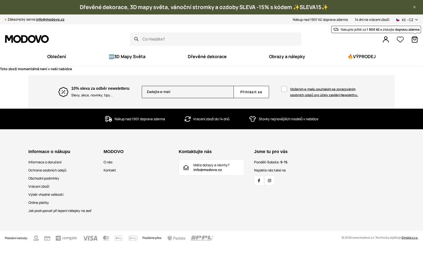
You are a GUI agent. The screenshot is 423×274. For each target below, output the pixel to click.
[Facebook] (259, 180)
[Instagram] (269, 180)
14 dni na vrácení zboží (372, 19)
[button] (414, 7)
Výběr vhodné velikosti (45, 194)
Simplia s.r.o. (409, 237)
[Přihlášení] (385, 39)
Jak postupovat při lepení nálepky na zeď (60, 210)
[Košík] (414, 39)
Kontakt (110, 170)
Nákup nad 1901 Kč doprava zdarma (320, 19)
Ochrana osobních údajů (47, 170)
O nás (108, 162)
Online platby (38, 202)
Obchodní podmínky (43, 178)
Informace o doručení (44, 162)
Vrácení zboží (38, 186)
